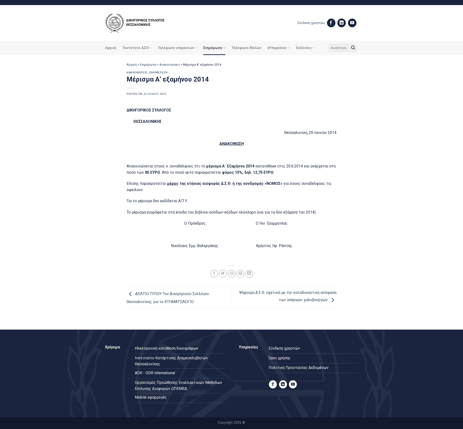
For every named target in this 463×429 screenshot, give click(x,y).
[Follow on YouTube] (352, 23)
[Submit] (353, 48)
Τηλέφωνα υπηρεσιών (176, 48)
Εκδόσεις (304, 48)
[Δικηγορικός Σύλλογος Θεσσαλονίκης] (141, 23)
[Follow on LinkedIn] (341, 23)
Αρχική (110, 48)
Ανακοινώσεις (169, 64)
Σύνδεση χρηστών (311, 23)
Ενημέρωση (212, 48)
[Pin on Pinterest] (240, 274)
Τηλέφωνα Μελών (246, 48)
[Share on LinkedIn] (249, 274)
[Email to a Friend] (232, 274)
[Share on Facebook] (214, 274)
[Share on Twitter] (223, 274)
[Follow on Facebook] (331, 23)
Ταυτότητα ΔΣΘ (136, 48)
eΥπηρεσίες (277, 48)
